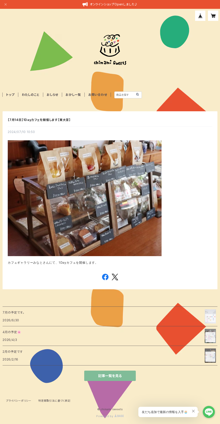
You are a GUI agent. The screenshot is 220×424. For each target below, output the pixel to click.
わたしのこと (31, 94)
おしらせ (52, 94)
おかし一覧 (73, 94)
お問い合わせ (97, 94)
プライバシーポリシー (18, 400)
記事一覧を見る (110, 376)
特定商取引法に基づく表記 (54, 400)
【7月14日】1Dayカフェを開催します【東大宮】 (39, 120)
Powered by (105, 416)
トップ (10, 94)
